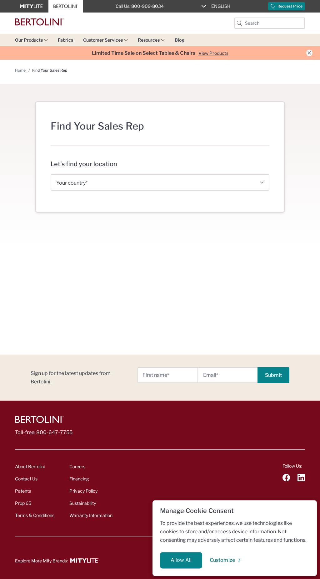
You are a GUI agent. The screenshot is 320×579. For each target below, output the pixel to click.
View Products (213, 53)
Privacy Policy (83, 491)
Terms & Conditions (34, 515)
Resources (149, 40)
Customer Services (103, 40)
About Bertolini (30, 466)
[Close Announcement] (309, 53)
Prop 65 (23, 503)
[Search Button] (239, 23)
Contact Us (26, 478)
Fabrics (65, 40)
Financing (79, 478)
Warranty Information (90, 515)
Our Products (29, 40)
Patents (23, 491)
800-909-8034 (147, 6)
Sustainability (82, 503)
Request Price (290, 6)
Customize (222, 560)
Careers (77, 466)
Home (20, 70)
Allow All (181, 560)
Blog (179, 40)
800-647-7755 (54, 432)
